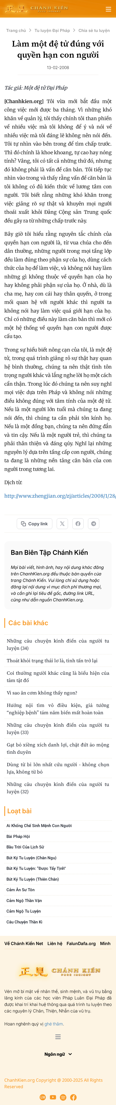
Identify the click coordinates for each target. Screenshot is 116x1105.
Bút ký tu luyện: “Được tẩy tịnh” (36, 868)
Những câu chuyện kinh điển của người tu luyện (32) (58, 788)
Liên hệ (54, 943)
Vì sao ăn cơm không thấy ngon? (42, 692)
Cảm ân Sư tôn (20, 889)
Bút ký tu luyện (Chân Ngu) (31, 857)
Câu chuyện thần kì (24, 922)
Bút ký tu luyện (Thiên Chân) (32, 879)
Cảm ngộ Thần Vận (24, 900)
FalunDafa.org (81, 943)
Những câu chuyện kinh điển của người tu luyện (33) (58, 729)
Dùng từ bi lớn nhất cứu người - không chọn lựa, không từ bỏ (58, 768)
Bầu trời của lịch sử (25, 847)
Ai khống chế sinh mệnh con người (39, 825)
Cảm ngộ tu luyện (23, 911)
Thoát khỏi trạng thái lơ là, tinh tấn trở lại (52, 660)
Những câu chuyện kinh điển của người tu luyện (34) (58, 644)
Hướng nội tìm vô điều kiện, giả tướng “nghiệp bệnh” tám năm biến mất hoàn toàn (58, 709)
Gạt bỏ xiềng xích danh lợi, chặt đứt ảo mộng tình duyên (58, 748)
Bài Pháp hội (18, 836)
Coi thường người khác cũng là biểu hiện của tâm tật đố (58, 677)
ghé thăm (54, 1024)
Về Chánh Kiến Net (23, 943)
